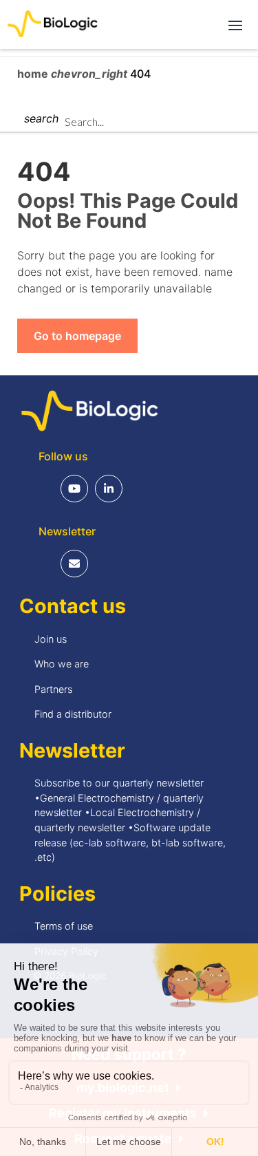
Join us (50, 639)
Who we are (61, 664)
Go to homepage (77, 336)
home (34, 74)
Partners (53, 689)
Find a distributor (72, 714)
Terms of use (63, 926)
